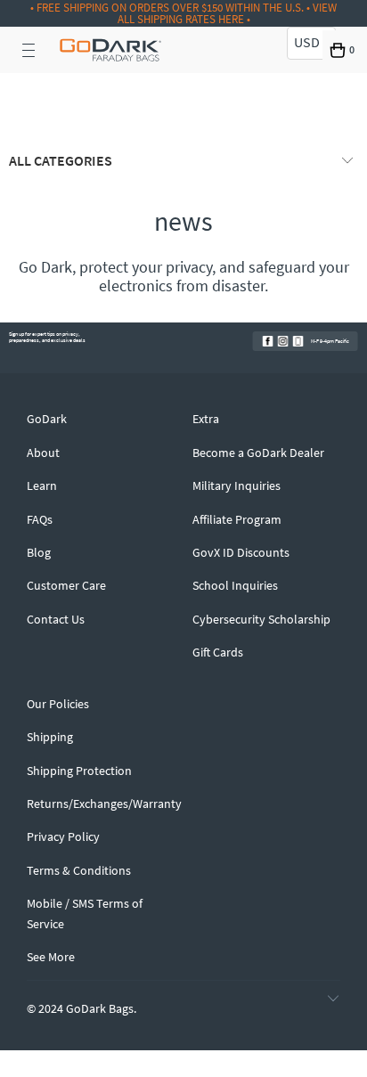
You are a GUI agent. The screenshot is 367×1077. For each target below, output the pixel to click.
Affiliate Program (236, 519)
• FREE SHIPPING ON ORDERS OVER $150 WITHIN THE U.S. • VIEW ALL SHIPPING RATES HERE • (183, 13)
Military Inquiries (236, 485)
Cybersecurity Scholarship (261, 619)
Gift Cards (217, 652)
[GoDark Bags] (110, 50)
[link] (268, 341)
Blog (39, 552)
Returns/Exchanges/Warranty (104, 804)
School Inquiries (235, 585)
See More (51, 957)
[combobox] (311, 43)
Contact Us (56, 619)
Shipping (50, 737)
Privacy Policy (63, 836)
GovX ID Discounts (241, 552)
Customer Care (66, 585)
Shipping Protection (79, 771)
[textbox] (311, 42)
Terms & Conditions (79, 870)
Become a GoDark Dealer (258, 453)
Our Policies (58, 704)
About (43, 453)
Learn (42, 485)
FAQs (40, 519)
